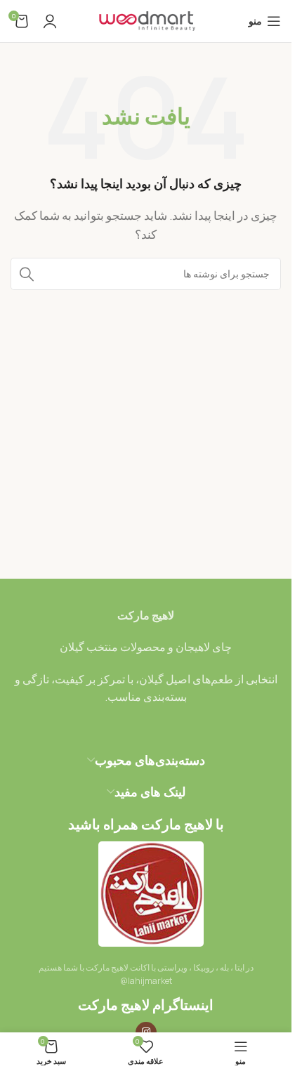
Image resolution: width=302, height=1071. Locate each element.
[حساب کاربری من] (50, 21)
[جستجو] (27, 274)
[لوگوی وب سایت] (146, 20)
